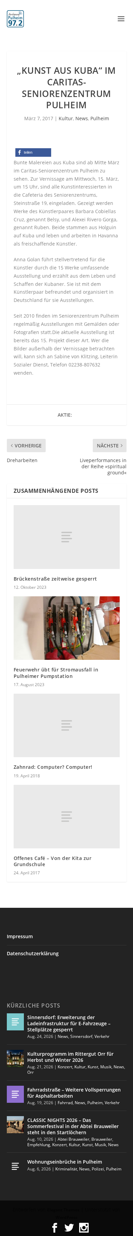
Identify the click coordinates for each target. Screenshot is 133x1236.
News (81, 118)
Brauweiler (101, 1139)
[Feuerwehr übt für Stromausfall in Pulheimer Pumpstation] (67, 628)
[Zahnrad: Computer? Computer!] (67, 726)
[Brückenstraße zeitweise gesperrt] (67, 537)
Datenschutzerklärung (33, 953)
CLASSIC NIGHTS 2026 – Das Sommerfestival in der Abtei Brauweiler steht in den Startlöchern (73, 1126)
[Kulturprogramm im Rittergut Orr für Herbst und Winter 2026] (15, 1058)
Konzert (65, 1067)
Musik (106, 1067)
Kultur (66, 118)
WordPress (66, 1217)
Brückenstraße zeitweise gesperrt (55, 578)
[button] (33, 152)
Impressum (20, 936)
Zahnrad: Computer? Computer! (53, 767)
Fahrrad (65, 1103)
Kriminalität (66, 1169)
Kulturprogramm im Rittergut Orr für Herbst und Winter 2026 (70, 1057)
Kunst (93, 1067)
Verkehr (101, 1036)
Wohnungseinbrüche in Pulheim (64, 1161)
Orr (30, 1072)
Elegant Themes (63, 1210)
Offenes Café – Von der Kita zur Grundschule (53, 861)
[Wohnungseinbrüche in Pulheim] (15, 1166)
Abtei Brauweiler (73, 1139)
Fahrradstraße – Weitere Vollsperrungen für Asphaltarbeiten (74, 1092)
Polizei (98, 1169)
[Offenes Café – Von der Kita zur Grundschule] (67, 817)
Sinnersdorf (81, 1036)
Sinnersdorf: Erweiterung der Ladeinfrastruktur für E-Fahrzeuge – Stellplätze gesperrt (68, 1023)
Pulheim (99, 118)
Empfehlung (38, 1145)
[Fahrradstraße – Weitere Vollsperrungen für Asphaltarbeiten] (15, 1094)
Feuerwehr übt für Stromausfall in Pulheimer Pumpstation (56, 672)
